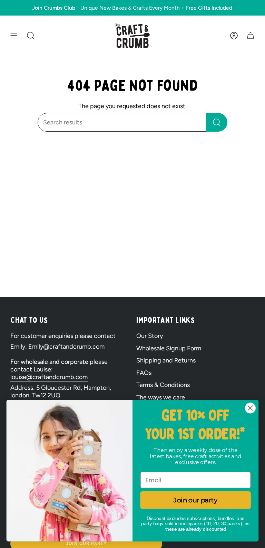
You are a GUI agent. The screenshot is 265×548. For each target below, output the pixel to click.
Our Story (149, 336)
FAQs (143, 373)
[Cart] (250, 36)
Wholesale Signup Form (168, 348)
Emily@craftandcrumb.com (66, 346)
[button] (31, 36)
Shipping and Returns (166, 360)
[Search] (216, 122)
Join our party (195, 500)
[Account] (234, 36)
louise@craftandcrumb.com (49, 377)
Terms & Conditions (163, 385)
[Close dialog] (250, 408)
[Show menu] (14, 36)
